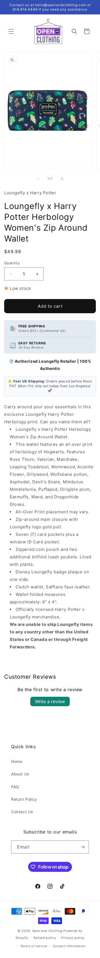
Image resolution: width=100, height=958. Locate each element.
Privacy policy (72, 938)
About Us (20, 774)
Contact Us (22, 811)
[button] (11, 31)
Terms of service (33, 946)
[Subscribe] (82, 847)
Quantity (12, 263)
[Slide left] (38, 179)
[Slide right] (62, 179)
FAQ (15, 786)
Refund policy (45, 938)
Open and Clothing (47, 931)
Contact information (69, 946)
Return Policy (24, 799)
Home (16, 761)
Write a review (50, 701)
